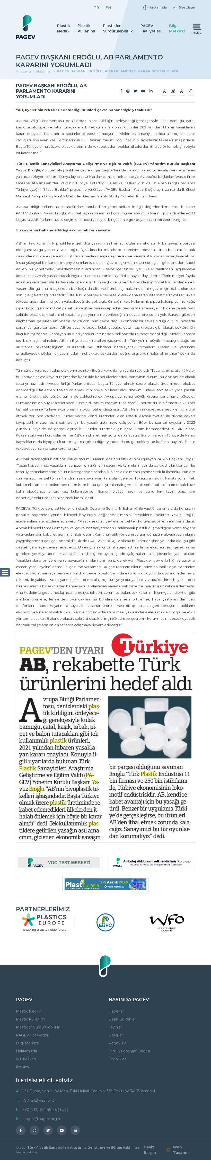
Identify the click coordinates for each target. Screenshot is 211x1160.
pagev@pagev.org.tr (41, 1119)
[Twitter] (135, 91)
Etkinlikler (117, 1059)
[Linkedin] (151, 91)
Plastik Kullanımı (86, 28)
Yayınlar (115, 1027)
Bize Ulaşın (187, 7)
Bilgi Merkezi (177, 28)
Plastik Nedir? (63, 28)
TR (96, 7)
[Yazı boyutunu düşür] (182, 91)
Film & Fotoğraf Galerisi (129, 1051)
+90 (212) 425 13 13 (38, 1100)
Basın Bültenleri (123, 1019)
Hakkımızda (158, 7)
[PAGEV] (25, 27)
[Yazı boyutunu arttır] (173, 91)
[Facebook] (121, 91)
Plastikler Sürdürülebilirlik (118, 28)
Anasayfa (23, 71)
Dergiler (116, 1035)
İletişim (22, 1067)
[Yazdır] (191, 91)
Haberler (43, 71)
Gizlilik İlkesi (26, 1059)
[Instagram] (127, 91)
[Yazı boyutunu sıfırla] (164, 91)
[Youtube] (143, 91)
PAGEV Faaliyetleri (150, 28)
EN (108, 7)
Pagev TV (117, 1043)
